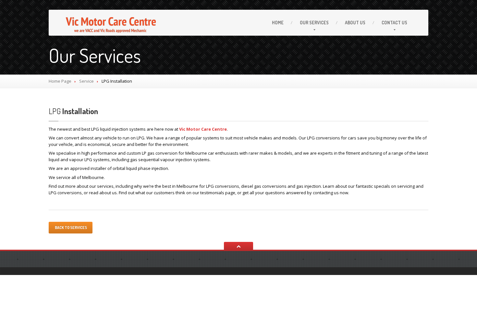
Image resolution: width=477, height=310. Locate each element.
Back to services (70, 227)
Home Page (60, 81)
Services (314, 22)
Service (86, 81)
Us (355, 22)
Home (278, 22)
